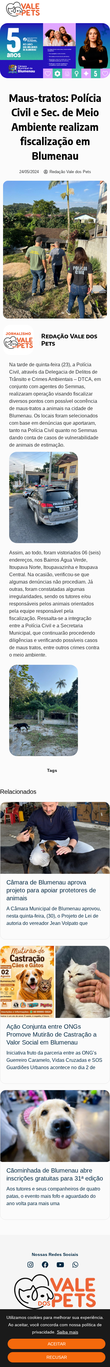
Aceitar (57, 1343)
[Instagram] (30, 1264)
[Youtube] (60, 1264)
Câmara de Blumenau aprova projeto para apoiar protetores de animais (51, 890)
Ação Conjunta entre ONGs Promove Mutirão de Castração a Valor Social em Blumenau (51, 1034)
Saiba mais (67, 1332)
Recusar (56, 1357)
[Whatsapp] (75, 1264)
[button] (99, 9)
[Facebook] (45, 1264)
